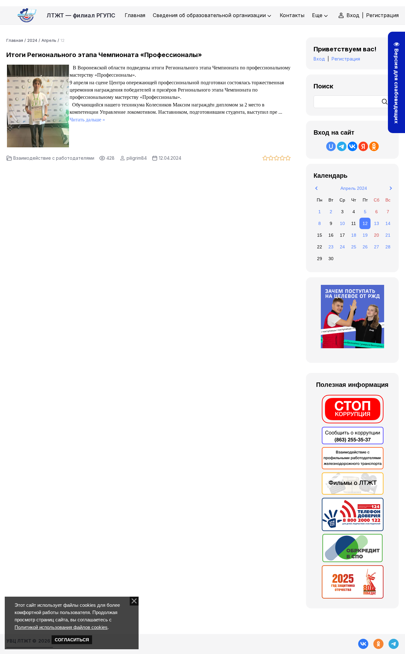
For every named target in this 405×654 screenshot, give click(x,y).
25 (353, 246)
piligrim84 (137, 158)
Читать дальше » (87, 119)
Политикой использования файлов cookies (61, 627)
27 (376, 246)
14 (387, 223)
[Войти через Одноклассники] (374, 146)
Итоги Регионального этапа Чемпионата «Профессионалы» (104, 55)
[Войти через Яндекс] (363, 146)
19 (365, 235)
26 (365, 246)
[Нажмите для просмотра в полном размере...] (38, 145)
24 (342, 246)
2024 (32, 40)
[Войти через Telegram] (341, 146)
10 (342, 223)
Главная (14, 40)
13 (376, 223)
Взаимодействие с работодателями (53, 158)
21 (387, 235)
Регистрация (382, 15)
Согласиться (72, 639)
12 (365, 223)
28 (387, 246)
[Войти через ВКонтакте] (352, 146)
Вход (352, 15)
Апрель (48, 40)
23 (330, 246)
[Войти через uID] (331, 146)
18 (353, 235)
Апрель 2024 (353, 188)
